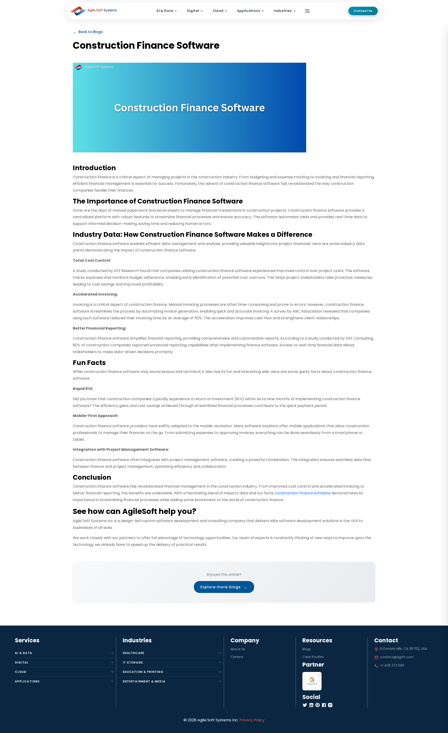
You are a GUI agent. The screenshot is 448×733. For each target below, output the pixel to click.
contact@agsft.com (397, 657)
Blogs (306, 649)
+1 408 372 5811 (392, 665)
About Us (238, 649)
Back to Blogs (88, 32)
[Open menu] (307, 11)
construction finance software (303, 493)
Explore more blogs (224, 587)
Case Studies (313, 656)
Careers (237, 656)
